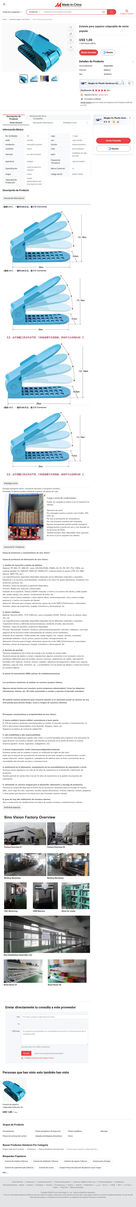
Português (39, 1185)
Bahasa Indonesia (76, 1187)
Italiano (70, 1185)
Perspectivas (119, 1182)
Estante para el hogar (101, 1161)
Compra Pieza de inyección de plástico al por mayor (80, 1167)
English (21, 1185)
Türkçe (55, 1187)
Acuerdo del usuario (44, 1182)
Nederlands (88, 1185)
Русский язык (60, 1185)
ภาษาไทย (127, 1185)
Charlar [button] (109, 52)
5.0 (105, 122)
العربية (97, 1185)
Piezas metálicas (75, 1131)
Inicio (5, 19)
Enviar (26, 1053)
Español (30, 1185)
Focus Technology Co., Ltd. (63, 1192)
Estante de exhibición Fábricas (45, 1161)
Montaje (104, 1131)
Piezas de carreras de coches (14, 1136)
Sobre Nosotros (17, 1182)
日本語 (112, 1185)
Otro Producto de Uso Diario (43, 19)
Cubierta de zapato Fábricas (75, 1161)
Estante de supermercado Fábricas (19, 1167)
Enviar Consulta (88, 52)
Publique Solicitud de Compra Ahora (37, 1058)
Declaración (30, 1182)
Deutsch (79, 1185)
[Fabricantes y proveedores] (68, 4)
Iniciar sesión (85, 102)
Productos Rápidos (105, 1182)
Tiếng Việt (64, 1187)
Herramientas (8, 1131)
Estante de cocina (46, 1167)
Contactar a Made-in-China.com (84, 1182)
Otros (70, 1136)
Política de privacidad (62, 1182)
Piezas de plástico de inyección (48, 1131)
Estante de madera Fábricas (16, 1161)
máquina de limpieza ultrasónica (48, 1136)
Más (5, 1172)
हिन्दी (119, 1185)
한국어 (105, 1185)
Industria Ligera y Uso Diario (19, 19)
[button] (82, 122)
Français (49, 1185)
